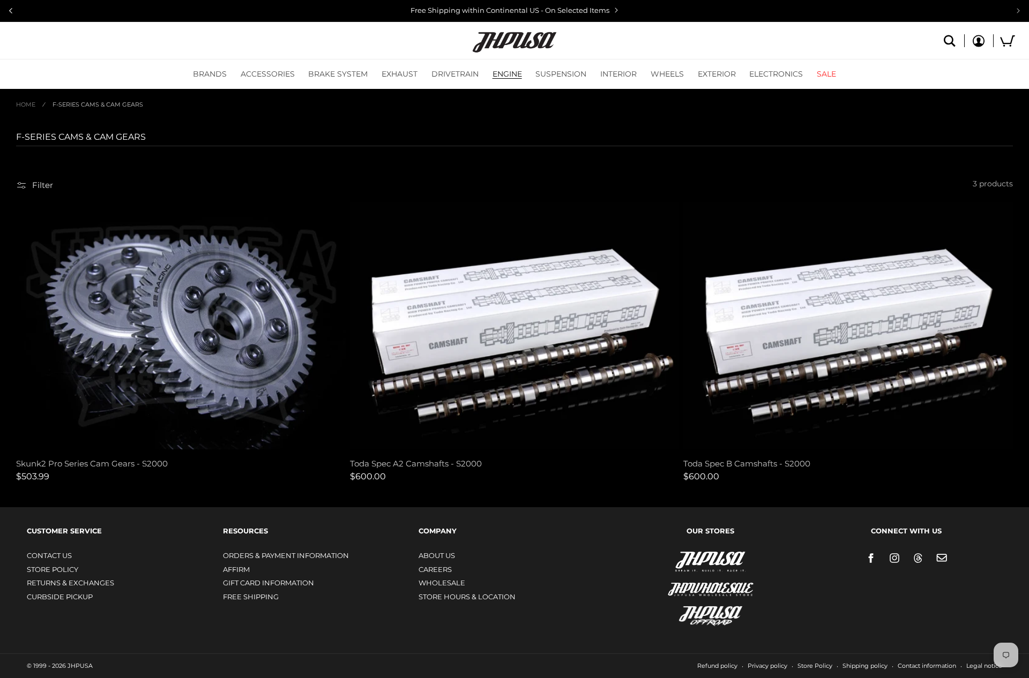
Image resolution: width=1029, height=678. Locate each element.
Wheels (667, 74)
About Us (437, 555)
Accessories (268, 74)
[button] (210, 74)
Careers (435, 569)
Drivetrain (455, 74)
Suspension (560, 74)
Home (25, 104)
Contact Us (49, 555)
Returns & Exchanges (70, 582)
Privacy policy (767, 665)
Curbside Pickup (60, 596)
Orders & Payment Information (286, 555)
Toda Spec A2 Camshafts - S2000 (416, 463)
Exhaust (399, 74)
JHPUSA (682, 560)
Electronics (776, 74)
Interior (618, 74)
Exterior (717, 74)
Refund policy (717, 665)
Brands (210, 74)
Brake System (338, 74)
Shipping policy (865, 665)
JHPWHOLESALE (687, 582)
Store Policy (52, 569)
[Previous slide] (10, 10)
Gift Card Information (268, 582)
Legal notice (984, 665)
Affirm (236, 569)
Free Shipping (251, 596)
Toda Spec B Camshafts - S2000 (746, 463)
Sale (826, 74)
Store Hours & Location (467, 596)
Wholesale (442, 582)
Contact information (927, 665)
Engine (507, 74)
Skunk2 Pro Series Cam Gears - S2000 (92, 463)
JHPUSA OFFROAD (695, 613)
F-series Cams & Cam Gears (98, 104)
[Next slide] (1018, 10)
